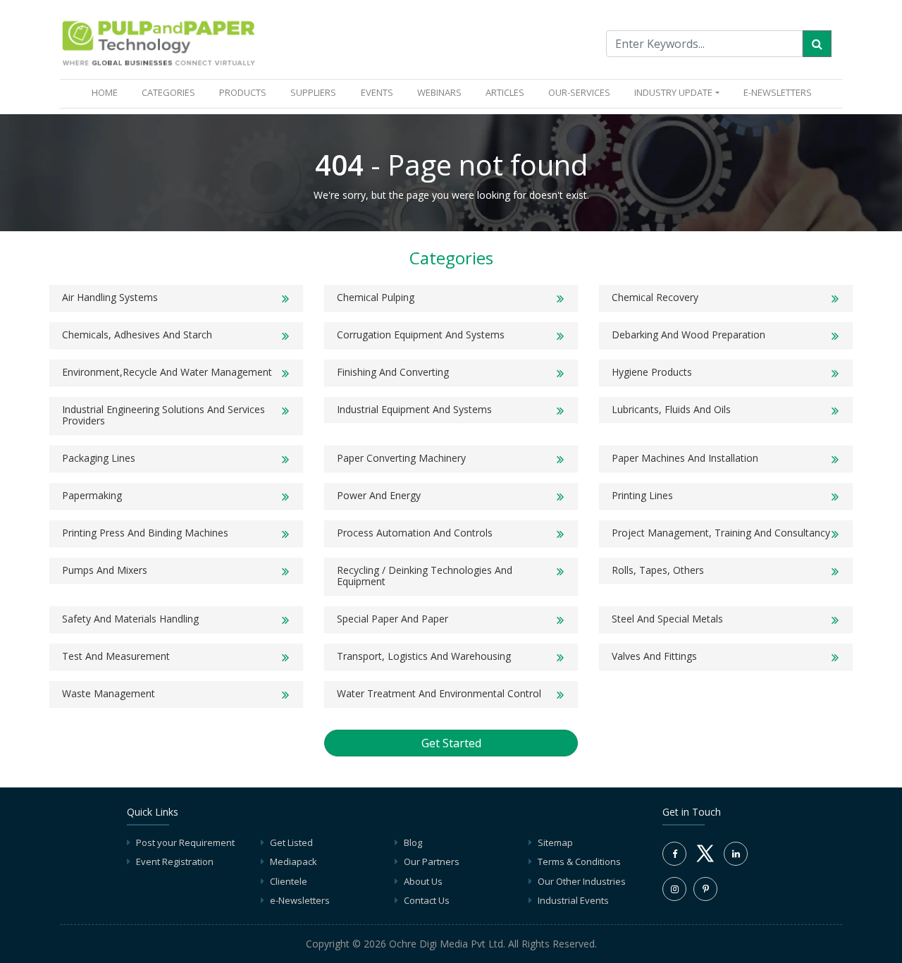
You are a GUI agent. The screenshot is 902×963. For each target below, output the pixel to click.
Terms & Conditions (579, 861)
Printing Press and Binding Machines (145, 532)
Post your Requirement (185, 842)
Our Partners (431, 861)
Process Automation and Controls (415, 532)
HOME (107, 92)
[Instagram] (674, 889)
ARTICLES (505, 92)
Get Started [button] (451, 743)
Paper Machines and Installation (685, 458)
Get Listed (291, 842)
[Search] (817, 43)
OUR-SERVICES (579, 92)
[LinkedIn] (736, 854)
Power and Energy (379, 495)
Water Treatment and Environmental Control (439, 693)
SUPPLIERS (313, 92)
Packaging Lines (98, 458)
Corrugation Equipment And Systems (421, 334)
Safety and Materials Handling (130, 618)
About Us (423, 881)
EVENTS (377, 92)
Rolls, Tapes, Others (658, 570)
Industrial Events (573, 900)
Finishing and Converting (393, 372)
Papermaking (92, 495)
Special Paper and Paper (392, 618)
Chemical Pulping (375, 297)
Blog (413, 842)
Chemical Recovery (655, 297)
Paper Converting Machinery (401, 458)
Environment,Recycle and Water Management (167, 372)
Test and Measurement (116, 656)
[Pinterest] (705, 889)
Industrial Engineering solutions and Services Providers (163, 415)
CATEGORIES (168, 92)
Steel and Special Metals (667, 618)
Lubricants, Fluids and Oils (671, 409)
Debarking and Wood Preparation (688, 334)
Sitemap (555, 842)
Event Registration (175, 861)
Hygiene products (652, 372)
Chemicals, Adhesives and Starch (137, 334)
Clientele (288, 881)
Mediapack (293, 861)
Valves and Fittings (654, 656)
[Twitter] (705, 861)
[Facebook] (674, 854)
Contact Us (427, 900)
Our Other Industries (582, 881)
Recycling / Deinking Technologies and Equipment (424, 576)
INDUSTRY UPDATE (673, 92)
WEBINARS (439, 92)
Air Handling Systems (110, 297)
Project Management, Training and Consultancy (721, 532)
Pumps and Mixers (104, 570)
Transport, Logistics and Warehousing (424, 656)
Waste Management (108, 693)
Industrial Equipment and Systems (414, 409)
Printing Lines (642, 495)
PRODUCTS (242, 92)
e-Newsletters (777, 92)
